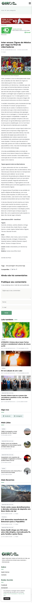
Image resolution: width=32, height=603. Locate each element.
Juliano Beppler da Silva (10, 49)
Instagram (4, 588)
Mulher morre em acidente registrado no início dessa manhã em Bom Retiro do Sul (11, 445)
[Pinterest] (16, 269)
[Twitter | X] (12, 269)
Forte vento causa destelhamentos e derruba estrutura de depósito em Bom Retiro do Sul (16, 509)
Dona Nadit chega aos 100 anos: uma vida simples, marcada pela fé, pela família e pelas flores (16, 532)
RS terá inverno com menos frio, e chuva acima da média (11, 471)
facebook (7, 416)
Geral (3, 339)
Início (2, 10)
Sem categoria (11, 10)
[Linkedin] (14, 269)
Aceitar (7, 598)
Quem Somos (5, 572)
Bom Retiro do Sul (7, 393)
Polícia (4, 517)
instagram (19, 416)
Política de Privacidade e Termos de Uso (13, 594)
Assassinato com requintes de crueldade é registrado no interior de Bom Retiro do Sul (11, 458)
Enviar (6, 313)
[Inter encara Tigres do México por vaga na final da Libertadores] (16, 66)
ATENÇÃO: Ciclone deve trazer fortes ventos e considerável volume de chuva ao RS (15, 344)
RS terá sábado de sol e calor (11, 371)
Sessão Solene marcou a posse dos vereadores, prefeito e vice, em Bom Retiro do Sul (14, 397)
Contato (3, 575)
